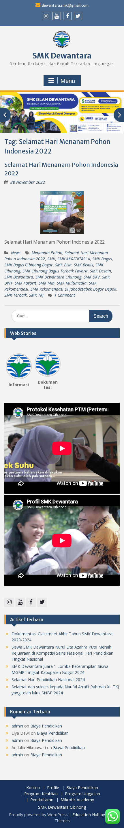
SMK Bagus (102, 259)
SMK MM (47, 283)
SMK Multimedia (72, 283)
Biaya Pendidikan (46, 726)
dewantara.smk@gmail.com (65, 5)
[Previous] (9, 365)
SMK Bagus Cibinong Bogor (28, 265)
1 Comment (64, 295)
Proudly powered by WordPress (38, 814)
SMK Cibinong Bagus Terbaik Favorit (55, 271)
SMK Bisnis (83, 265)
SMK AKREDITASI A (73, 259)
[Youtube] (56, 16)
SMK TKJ (36, 295)
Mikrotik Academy (77, 800)
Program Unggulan (82, 794)
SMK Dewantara (62, 55)
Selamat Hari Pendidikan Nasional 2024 (48, 679)
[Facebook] (67, 16)
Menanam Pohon (46, 252)
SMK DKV (92, 277)
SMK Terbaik (15, 295)
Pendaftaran (41, 800)
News (15, 252)
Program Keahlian (41, 794)
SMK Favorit (25, 283)
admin (17, 726)
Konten (33, 788)
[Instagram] (46, 16)
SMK (51, 259)
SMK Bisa (63, 265)
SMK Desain (100, 271)
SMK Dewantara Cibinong (58, 277)
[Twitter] (78, 16)
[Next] (57, 365)
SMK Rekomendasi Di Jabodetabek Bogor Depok (73, 289)
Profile (53, 788)
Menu (68, 81)
